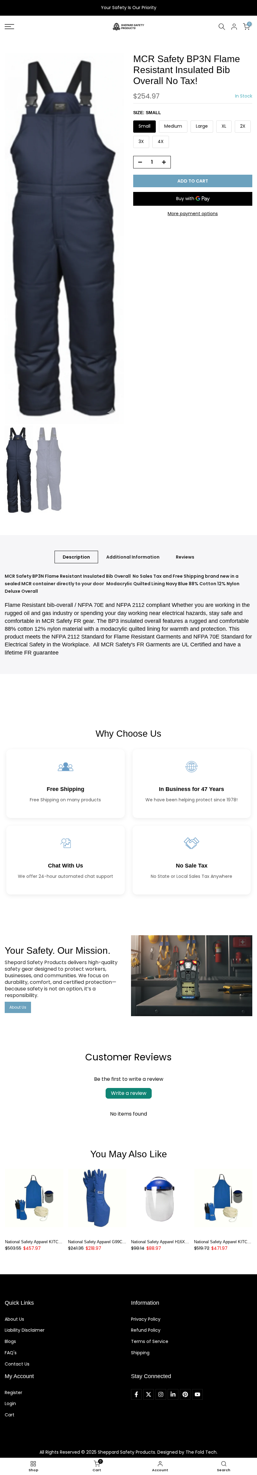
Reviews (185, 557)
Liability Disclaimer (25, 1330)
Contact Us (17, 1364)
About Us (17, 1007)
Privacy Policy (145, 1319)
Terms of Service (149, 1341)
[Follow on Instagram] (160, 1394)
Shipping (140, 1353)
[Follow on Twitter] (148, 1394)
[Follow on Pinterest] (185, 1394)
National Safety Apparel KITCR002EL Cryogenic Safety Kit (58, 1241)
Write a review (128, 1093)
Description (76, 557)
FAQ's (11, 1353)
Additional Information (133, 557)
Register (13, 1392)
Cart (9, 1415)
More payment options (193, 213)
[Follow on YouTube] (197, 1394)
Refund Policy (145, 1330)
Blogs (10, 1341)
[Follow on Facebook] (136, 1394)
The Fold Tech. (202, 1452)
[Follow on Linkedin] (173, 1394)
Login (10, 1403)
